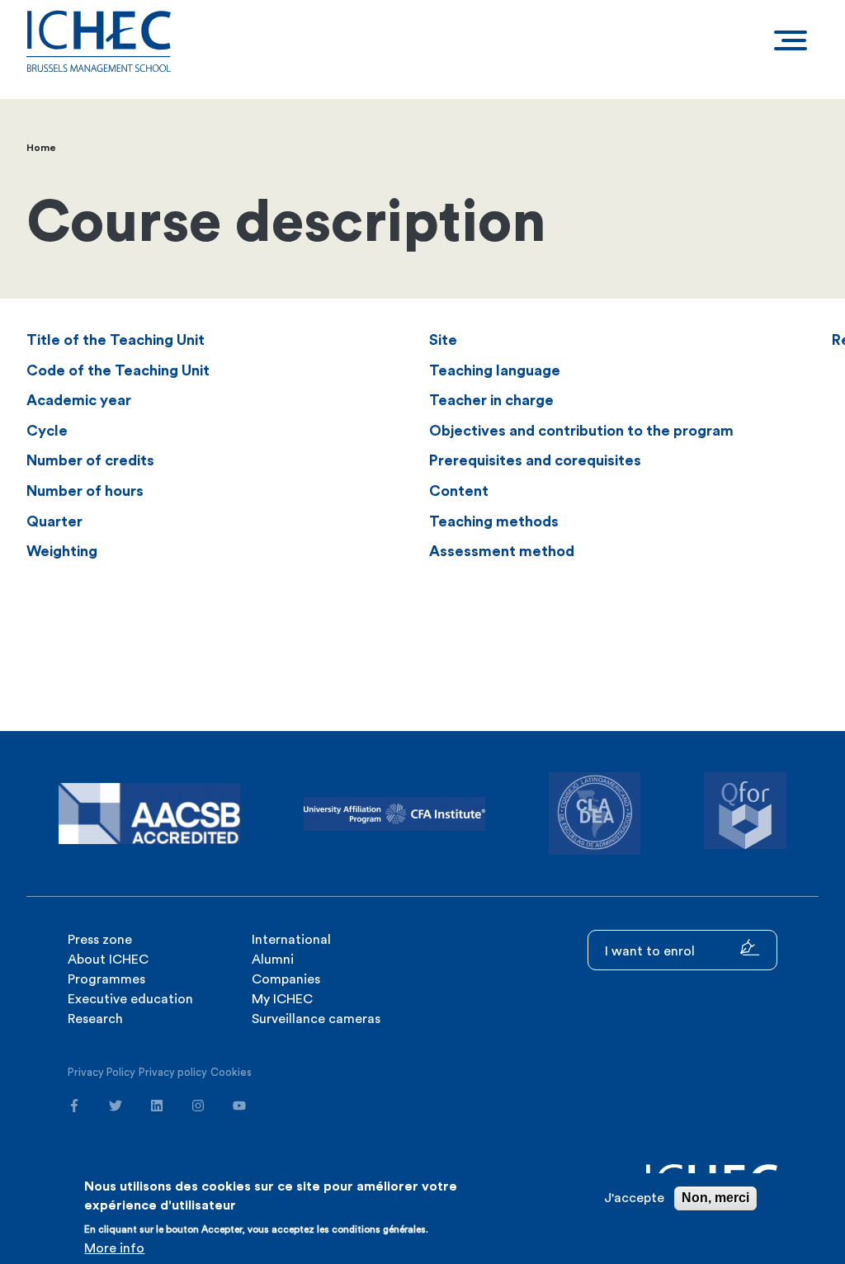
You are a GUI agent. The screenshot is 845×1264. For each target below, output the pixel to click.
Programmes (106, 979)
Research (95, 1019)
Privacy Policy (101, 1072)
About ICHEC (108, 959)
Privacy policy (173, 1072)
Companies (286, 979)
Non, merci (715, 1198)
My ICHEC (282, 999)
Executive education (130, 999)
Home (41, 148)
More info (114, 1248)
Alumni (273, 959)
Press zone (100, 939)
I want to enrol (651, 951)
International (291, 939)
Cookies (231, 1072)
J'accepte (634, 1198)
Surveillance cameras (316, 1019)
